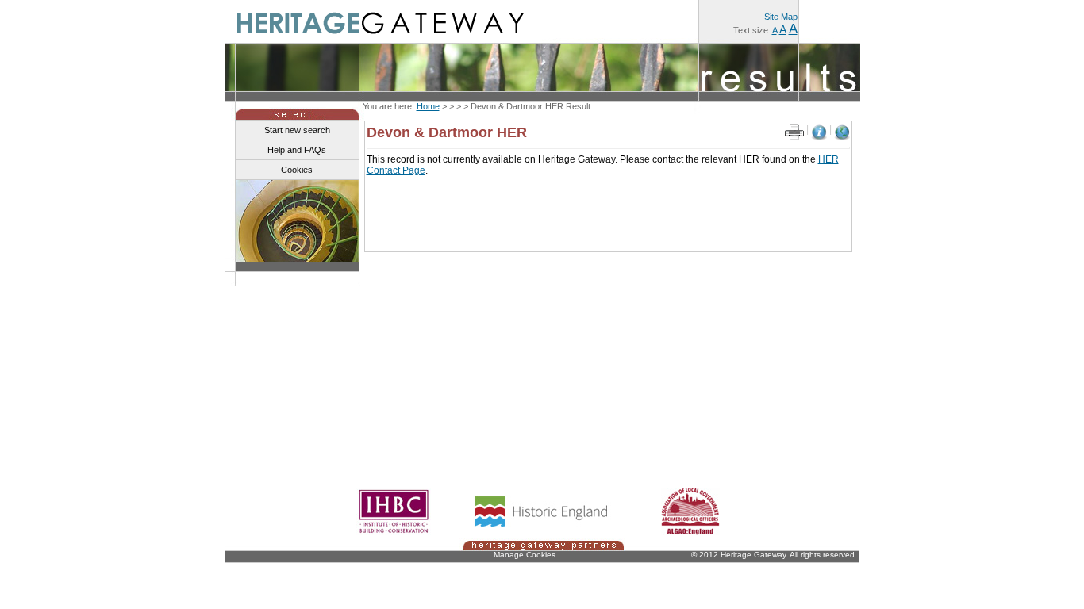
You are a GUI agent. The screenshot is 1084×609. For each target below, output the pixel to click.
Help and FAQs (296, 150)
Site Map (781, 16)
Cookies (297, 169)
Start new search (297, 130)
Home (428, 106)
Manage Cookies (524, 554)
